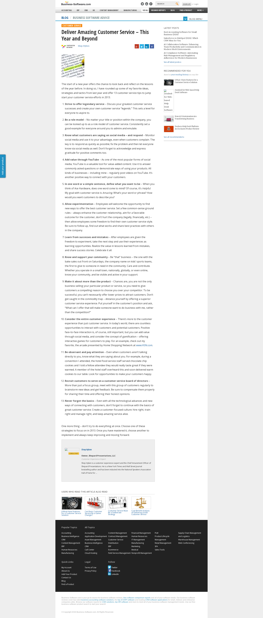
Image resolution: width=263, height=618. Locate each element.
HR (94, 10)
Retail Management (163, 543)
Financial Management (141, 533)
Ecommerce (113, 549)
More (198, 10)
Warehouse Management (189, 539)
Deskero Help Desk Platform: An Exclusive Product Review (187, 127)
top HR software (121, 602)
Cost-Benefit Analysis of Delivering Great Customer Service (140, 512)
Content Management (109, 10)
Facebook (116, 571)
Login (196, 4)
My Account (66, 567)
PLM (156, 533)
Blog (173, 10)
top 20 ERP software (126, 600)
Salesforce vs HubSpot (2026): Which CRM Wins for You (181, 39)
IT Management (138, 539)
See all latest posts (172, 62)
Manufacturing (130, 10)
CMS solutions (108, 602)
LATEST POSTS (171, 27)
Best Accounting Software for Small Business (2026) (180, 33)
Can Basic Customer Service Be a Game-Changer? (93, 513)
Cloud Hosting (91, 553)
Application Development (96, 536)
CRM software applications (156, 600)
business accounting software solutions (97, 600)
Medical (135, 549)
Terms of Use (90, 567)
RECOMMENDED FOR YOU (177, 70)
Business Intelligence (70, 536)
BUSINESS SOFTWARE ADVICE (91, 17)
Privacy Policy (90, 571)
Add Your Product (69, 574)
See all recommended (173, 137)
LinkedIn (115, 574)
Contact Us (66, 577)
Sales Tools (160, 549)
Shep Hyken (83, 46)
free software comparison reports (137, 598)
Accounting (66, 10)
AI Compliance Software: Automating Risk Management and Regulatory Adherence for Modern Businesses (181, 55)
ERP (78, 10)
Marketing (136, 546)
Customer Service (71, 25)
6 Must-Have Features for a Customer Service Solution (186, 81)
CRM (86, 10)
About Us (65, 571)
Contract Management (117, 536)
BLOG (64, 17)
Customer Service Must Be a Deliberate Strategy (118, 512)
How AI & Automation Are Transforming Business (186, 117)
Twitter (114, 567)
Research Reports (158, 10)
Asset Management (93, 539)
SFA (156, 546)
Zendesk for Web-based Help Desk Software (187, 91)
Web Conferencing (186, 543)
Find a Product (186, 10)
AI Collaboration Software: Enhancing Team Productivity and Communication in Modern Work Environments (182, 47)
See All (144, 10)
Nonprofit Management (142, 553)
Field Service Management (119, 553)
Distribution (113, 543)
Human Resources (69, 549)
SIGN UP (186, 4)
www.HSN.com (144, 345)
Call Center (89, 549)
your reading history (179, 75)
